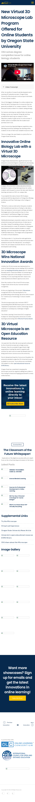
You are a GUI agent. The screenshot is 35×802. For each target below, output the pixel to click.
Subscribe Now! (17, 698)
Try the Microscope (9, 521)
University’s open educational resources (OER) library (17, 536)
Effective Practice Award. (25, 318)
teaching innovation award (14, 270)
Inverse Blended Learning (17, 478)
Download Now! (17, 444)
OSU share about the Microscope (14, 542)
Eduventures (26, 290)
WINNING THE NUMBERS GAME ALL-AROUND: (16, 471)
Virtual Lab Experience (10, 526)
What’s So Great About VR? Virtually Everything (18, 505)
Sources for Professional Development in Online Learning (17, 489)
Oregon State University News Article (16, 530)
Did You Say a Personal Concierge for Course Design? (16, 498)
